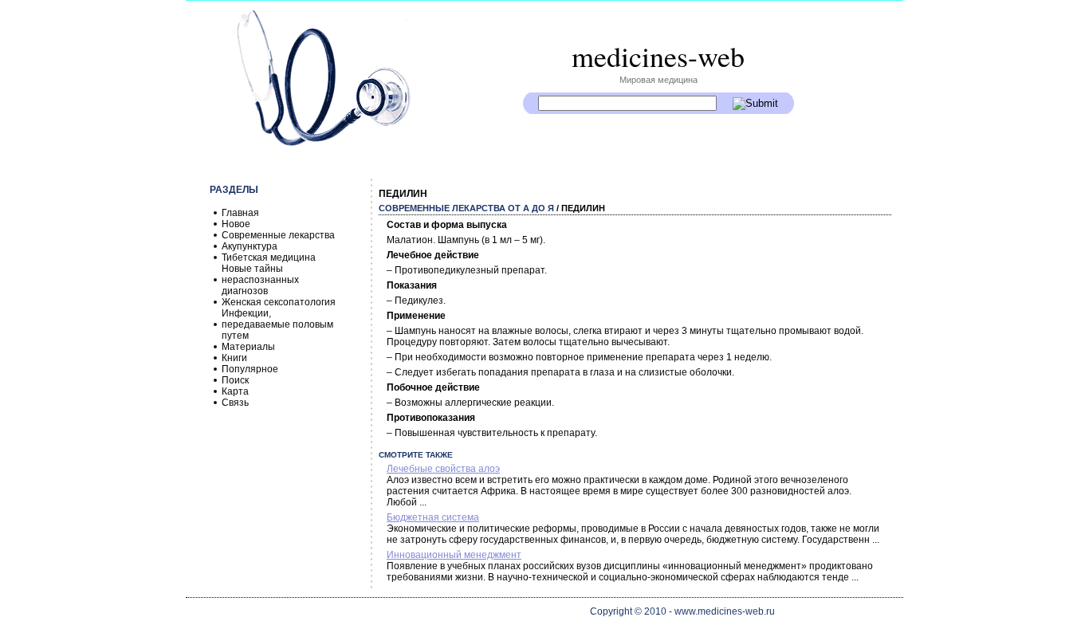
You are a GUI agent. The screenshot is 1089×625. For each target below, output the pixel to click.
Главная (240, 212)
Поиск (235, 380)
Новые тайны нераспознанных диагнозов (260, 280)
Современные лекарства (278, 235)
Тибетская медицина (269, 257)
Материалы (248, 346)
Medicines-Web (658, 56)
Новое (236, 224)
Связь (235, 402)
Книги (234, 358)
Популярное (250, 369)
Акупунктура (249, 246)
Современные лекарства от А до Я (466, 208)
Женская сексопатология (279, 302)
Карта (235, 391)
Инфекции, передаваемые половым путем (277, 324)
